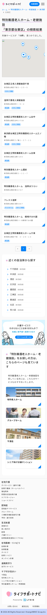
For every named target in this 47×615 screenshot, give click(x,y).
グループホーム (7, 512)
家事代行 (5, 526)
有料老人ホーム (7, 578)
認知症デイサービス (9, 509)
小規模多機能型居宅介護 (11, 515)
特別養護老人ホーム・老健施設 (13, 584)
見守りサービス (7, 567)
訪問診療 (5, 546)
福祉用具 (5, 491)
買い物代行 (6, 529)
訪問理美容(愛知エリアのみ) (12, 538)
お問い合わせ (13, 606)
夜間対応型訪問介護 (9, 494)
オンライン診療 (7, 558)
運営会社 (25, 606)
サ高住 (4, 575)
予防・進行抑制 (7, 518)
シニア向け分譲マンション (12, 581)
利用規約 (36, 606)
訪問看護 (5, 549)
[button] (23, 55)
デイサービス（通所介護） (12, 485)
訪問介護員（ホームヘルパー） (13, 488)
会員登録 (34, 4)
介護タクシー (7, 535)
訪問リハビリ (7, 555)
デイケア (5, 552)
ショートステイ (7, 500)
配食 (3, 532)
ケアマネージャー (8, 497)
